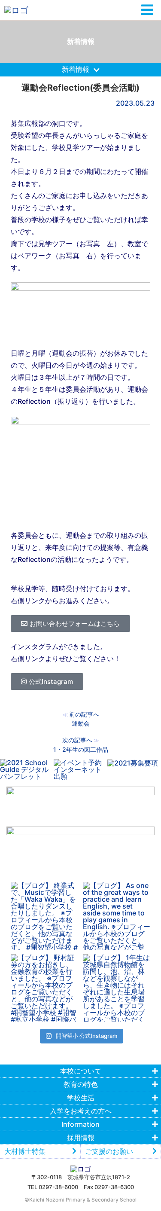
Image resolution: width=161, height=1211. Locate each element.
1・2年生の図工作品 (80, 749)
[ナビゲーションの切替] (147, 10)
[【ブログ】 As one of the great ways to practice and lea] (117, 916)
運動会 (81, 723)
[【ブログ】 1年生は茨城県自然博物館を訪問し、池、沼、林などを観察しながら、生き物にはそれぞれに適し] (117, 988)
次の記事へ (77, 740)
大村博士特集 (25, 1151)
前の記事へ (84, 714)
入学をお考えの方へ (81, 1111)
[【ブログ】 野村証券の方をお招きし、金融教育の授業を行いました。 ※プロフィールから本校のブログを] (45, 988)
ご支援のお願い (109, 1151)
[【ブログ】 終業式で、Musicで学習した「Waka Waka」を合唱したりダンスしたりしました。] (45, 916)
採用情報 (80, 1137)
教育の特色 (81, 1084)
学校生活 (80, 1097)
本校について (80, 1071)
